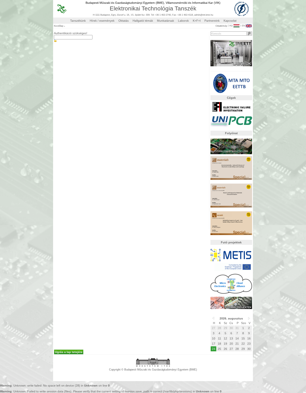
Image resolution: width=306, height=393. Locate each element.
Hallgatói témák (143, 20)
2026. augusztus (231, 318)
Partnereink (212, 20)
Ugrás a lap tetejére (68, 352)
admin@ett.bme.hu (203, 15)
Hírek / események (102, 20)
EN (243, 25)
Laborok (183, 20)
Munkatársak (165, 20)
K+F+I (197, 20)
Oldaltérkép (221, 26)
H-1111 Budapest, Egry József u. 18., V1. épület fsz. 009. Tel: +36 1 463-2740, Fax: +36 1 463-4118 (143, 15)
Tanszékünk (78, 20)
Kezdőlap (58, 26)
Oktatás (123, 20)
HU (231, 25)
